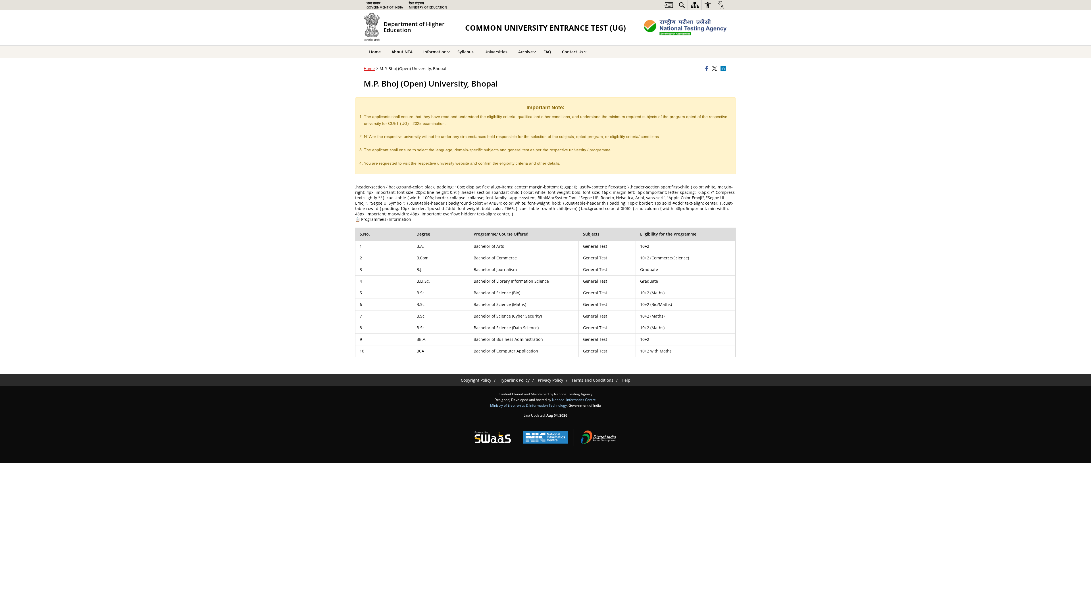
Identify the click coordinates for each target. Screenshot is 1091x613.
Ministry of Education (428, 5)
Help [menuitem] (626, 380)
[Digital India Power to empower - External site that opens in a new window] (598, 437)
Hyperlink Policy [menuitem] (514, 380)
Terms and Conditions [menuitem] (592, 380)
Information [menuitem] (435, 51)
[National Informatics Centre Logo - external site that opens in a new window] (545, 437)
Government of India (385, 5)
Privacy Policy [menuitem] (550, 380)
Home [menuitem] (375, 51)
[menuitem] (668, 5)
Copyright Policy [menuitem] (476, 380)
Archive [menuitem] (525, 51)
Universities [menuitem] (495, 51)
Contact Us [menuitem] (572, 51)
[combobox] (720, 5)
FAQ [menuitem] (547, 51)
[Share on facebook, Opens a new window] (707, 68)
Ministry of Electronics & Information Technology (528, 405)
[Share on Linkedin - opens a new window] (724, 68)
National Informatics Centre (574, 399)
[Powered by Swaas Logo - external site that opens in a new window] (492, 437)
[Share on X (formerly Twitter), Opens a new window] (715, 68)
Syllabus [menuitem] (465, 51)
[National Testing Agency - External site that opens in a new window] (685, 27)
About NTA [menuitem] (402, 51)
